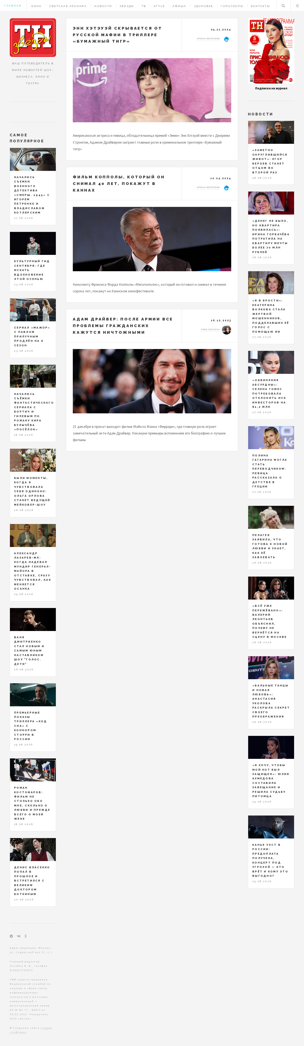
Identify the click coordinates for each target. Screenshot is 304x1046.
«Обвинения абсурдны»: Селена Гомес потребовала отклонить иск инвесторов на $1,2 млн (269, 393)
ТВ (144, 6)
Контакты (260, 6)
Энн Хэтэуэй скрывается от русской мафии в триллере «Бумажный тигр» (117, 34)
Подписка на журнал (271, 88)
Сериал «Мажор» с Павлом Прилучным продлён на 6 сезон (32, 336)
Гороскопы (232, 6)
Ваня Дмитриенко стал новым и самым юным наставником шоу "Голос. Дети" (29, 651)
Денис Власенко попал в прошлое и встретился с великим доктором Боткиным (32, 881)
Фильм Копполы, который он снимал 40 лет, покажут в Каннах (119, 183)
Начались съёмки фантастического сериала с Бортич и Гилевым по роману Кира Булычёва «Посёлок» (34, 411)
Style (159, 6)
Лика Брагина (210, 329)
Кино (36, 6)
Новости (103, 6)
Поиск (283, 6)
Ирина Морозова (208, 38)
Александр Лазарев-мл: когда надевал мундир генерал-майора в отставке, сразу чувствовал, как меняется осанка (32, 571)
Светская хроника (68, 6)
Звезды (127, 6)
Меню (297, 6)
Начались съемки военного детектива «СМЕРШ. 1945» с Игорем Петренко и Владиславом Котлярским (32, 195)
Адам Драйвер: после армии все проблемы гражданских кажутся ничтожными (123, 325)
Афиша (179, 6)
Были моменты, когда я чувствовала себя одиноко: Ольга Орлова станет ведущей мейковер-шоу (32, 491)
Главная (12, 5)
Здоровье (203, 6)
